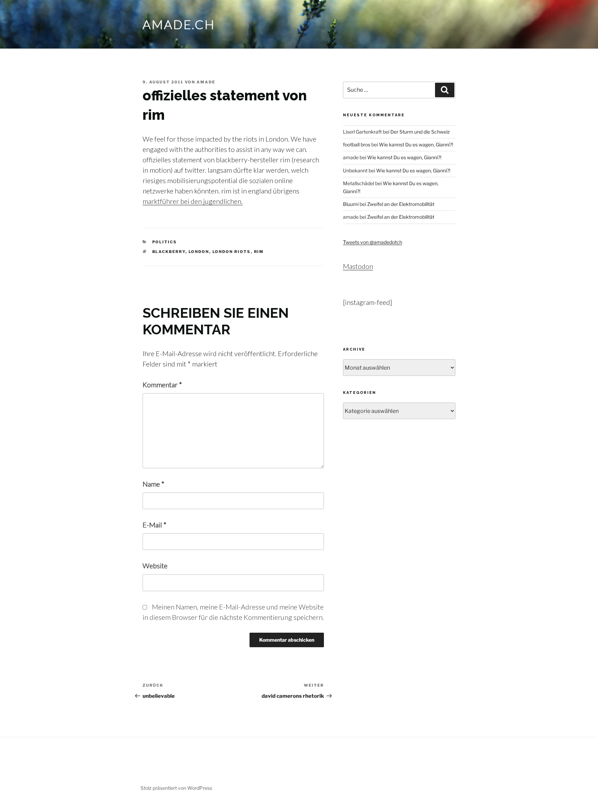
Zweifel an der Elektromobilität (400, 204)
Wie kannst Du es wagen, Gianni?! (416, 144)
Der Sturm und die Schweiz (420, 132)
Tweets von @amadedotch (372, 242)
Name (153, 484)
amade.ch (179, 24)
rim (259, 251)
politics (164, 242)
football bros (356, 144)
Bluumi (351, 204)
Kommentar (162, 384)
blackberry (168, 251)
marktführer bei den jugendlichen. (193, 201)
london (199, 251)
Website (155, 565)
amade (206, 82)
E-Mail (154, 525)
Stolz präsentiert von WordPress (176, 788)
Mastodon (358, 266)
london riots (231, 251)
